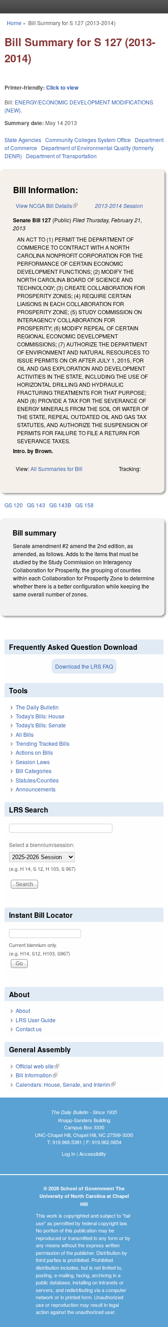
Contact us (29, 1029)
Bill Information (36, 1075)
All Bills (25, 734)
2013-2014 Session (119, 205)
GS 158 (84, 505)
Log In (68, 1153)
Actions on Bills (34, 752)
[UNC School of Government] (82, 6)
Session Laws (33, 761)
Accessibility (92, 1153)
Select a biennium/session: (41, 844)
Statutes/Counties (37, 780)
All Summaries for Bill (56, 468)
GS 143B (60, 505)
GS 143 (36, 505)
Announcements (36, 789)
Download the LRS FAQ (84, 666)
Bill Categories (34, 770)
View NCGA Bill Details (47, 205)
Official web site (37, 1066)
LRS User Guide (36, 1020)
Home (14, 22)
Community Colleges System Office (88, 139)
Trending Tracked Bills (42, 743)
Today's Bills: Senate (41, 725)
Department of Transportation (61, 156)
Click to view (62, 87)
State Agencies (22, 139)
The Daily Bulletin (37, 707)
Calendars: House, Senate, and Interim (66, 1084)
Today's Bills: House (40, 716)
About (23, 1010)
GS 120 (13, 505)
